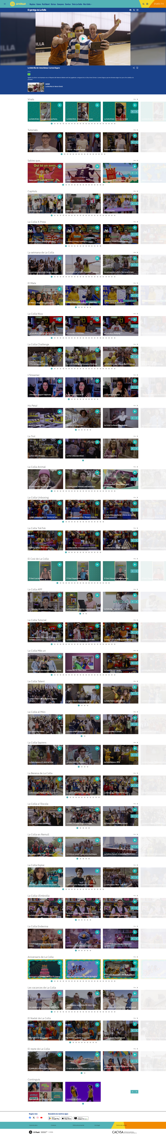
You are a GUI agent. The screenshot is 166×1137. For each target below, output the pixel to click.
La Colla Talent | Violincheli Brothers (79, 701)
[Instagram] (137, 10)
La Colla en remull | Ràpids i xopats (41, 854)
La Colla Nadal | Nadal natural (114, 1038)
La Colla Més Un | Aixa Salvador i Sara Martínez (45, 670)
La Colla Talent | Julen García (114, 701)
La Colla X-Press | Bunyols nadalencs (42, 241)
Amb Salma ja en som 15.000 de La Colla (43, 885)
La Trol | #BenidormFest (75, 456)
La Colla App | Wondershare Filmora (41, 609)
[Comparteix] (134, 68)
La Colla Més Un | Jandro (112, 670)
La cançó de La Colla (74, 1099)
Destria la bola (109, 211)
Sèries (53, 4)
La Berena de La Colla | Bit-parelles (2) (80, 793)
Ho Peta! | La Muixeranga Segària (115, 425)
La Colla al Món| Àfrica (36, 731)
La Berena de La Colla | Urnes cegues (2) (43, 793)
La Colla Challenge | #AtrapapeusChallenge (82, 364)
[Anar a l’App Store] (66, 1118)
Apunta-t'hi (159, 4)
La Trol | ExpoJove (110, 456)
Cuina (38, 4)
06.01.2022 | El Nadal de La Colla (78, 1038)
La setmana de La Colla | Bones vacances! (44, 272)
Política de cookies (121, 1125)
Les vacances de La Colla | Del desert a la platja (81, 1006)
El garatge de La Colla (37, 10)
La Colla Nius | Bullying (112, 333)
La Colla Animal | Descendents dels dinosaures (116, 485)
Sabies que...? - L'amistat (38, 180)
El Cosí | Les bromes (36, 578)
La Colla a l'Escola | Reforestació (116, 823)
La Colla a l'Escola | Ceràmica (39, 823)
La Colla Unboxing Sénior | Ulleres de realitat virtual (120, 516)
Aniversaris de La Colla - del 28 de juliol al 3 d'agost (119, 975)
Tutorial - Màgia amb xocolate (39, 149)
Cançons (60, 4)
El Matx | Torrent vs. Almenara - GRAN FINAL (82, 303)
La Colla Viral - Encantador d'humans (80, 119)
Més (134, 99)
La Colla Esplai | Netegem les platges (80, 885)
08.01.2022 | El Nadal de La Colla (40, 1038)
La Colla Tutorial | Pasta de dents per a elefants (42, 638)
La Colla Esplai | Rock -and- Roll (115, 885)
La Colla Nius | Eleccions (75, 333)
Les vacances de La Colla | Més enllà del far (44, 1007)
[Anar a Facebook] (30, 1118)
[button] (52, 123)
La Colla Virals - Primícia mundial (116, 119)
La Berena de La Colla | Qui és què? (116, 793)
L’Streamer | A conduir (112, 395)
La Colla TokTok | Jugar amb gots (115, 548)
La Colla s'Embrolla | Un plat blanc (116, 915)
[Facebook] (130, 10)
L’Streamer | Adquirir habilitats (40, 395)
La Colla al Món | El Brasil (112, 731)
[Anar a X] (34, 1118)
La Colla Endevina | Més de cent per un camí (82, 946)
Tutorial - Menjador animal (76, 149)
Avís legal (97, 1125)
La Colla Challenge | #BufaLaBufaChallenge (119, 364)
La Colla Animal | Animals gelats (40, 486)
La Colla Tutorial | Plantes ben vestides (80, 640)
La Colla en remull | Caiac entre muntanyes (82, 854)
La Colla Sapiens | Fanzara (76, 762)
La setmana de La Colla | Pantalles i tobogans (83, 272)
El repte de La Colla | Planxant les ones (80, 1068)
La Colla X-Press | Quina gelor (77, 241)
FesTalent (46, 4)
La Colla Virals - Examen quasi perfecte (43, 119)
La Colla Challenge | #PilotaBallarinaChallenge (38, 363)
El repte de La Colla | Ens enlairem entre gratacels (118, 1067)
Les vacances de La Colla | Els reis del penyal (120, 1007)
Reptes (32, 4)
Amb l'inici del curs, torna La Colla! (41, 1099)
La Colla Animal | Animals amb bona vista (81, 486)
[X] (134, 10)
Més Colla (86, 4)
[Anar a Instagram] (38, 1118)
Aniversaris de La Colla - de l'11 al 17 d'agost (44, 976)
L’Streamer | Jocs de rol (75, 395)
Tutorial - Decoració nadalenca (115, 149)
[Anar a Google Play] (54, 1118)
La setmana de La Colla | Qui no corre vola (118, 272)
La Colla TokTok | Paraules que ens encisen (82, 548)
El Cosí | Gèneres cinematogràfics (116, 578)
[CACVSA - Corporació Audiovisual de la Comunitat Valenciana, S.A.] (124, 1132)
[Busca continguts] (143, 4)
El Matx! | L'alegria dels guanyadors (41, 303)
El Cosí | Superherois (74, 578)
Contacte (53, 1125)
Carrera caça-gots (35, 211)
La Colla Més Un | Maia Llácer (76, 670)
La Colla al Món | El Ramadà (76, 731)
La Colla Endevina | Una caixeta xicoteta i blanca (43, 945)
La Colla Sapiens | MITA (112, 762)
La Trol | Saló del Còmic (37, 456)
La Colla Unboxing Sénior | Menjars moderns (82, 517)
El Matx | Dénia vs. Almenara (114, 303)
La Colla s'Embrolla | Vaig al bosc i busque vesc (81, 914)
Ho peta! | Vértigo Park (37, 425)
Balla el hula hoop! (73, 211)
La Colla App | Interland (112, 609)
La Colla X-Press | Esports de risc (116, 241)
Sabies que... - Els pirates (76, 180)
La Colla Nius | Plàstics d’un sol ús (41, 333)
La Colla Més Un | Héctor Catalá (54, 86)
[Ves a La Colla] (18, 3)
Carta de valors (33, 1125)
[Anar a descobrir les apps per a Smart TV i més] (81, 1118)
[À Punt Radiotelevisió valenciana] (38, 1132)
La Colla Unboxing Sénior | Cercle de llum (43, 517)
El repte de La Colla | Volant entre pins (42, 1068)
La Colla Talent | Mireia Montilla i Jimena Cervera (43, 700)
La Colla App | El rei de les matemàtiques (81, 609)
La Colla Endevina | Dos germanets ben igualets (118, 945)
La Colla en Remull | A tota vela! (115, 854)
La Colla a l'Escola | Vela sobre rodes (79, 823)
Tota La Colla (77, 4)
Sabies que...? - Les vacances (114, 180)
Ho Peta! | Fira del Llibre (75, 425)
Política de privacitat (78, 1125)
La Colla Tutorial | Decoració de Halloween (119, 640)
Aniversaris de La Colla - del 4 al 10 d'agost (82, 976)
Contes (68, 4)
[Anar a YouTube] (41, 1118)
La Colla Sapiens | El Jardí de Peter (41, 762)
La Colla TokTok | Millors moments (41, 548)
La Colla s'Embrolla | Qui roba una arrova (43, 915)
